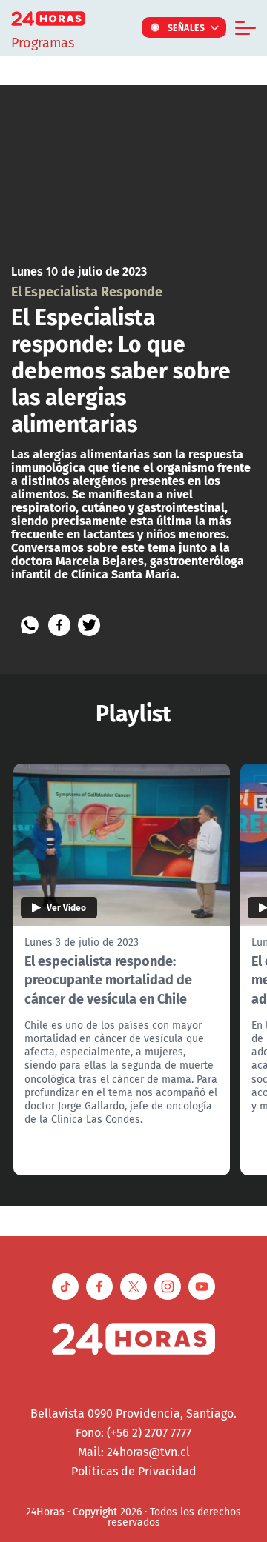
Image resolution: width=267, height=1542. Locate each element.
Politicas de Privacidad (134, 1471)
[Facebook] (59, 625)
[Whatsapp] (30, 625)
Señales (186, 27)
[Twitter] (89, 625)
